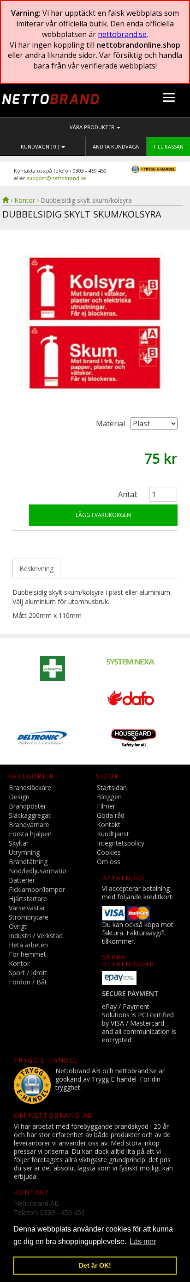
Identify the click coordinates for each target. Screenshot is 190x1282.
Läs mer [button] (143, 1241)
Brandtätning (28, 861)
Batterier (22, 880)
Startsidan (112, 787)
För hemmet (27, 954)
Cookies (109, 852)
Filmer (106, 806)
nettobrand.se (122, 34)
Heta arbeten (28, 944)
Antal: (127, 494)
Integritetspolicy (120, 843)
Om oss (108, 861)
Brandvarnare (29, 824)
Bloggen (109, 796)
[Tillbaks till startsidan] (5, 200)
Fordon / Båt (28, 981)
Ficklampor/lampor (37, 889)
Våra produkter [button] (93, 127)
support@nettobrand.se (56, 177)
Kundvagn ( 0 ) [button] (40, 146)
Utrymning (24, 852)
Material (110, 423)
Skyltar (19, 843)
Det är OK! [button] (95, 1265)
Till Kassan (168, 146)
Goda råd (111, 815)
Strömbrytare (28, 917)
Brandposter (27, 806)
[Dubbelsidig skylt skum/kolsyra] (95, 322)
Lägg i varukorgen (103, 515)
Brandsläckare (30, 787)
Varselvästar (27, 907)
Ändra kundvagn (116, 146)
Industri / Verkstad (36, 935)
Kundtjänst (113, 833)
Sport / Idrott (28, 972)
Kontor (24, 200)
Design (19, 796)
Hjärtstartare (28, 898)
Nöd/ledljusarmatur (38, 870)
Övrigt (18, 926)
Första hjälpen (30, 833)
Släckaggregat (30, 815)
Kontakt (108, 824)
